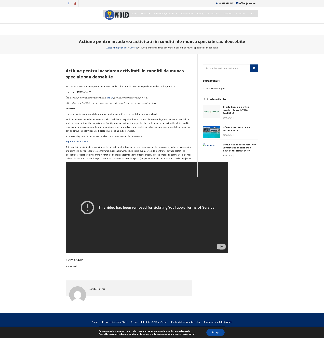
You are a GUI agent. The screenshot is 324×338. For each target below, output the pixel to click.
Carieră (133, 47)
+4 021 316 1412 (226, 3)
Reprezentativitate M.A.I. (114, 322)
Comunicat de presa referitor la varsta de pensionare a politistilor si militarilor (239, 147)
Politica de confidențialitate (218, 322)
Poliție (144, 13)
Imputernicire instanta (77, 141)
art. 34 (110, 97)
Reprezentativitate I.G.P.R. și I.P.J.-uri (149, 322)
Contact (252, 13)
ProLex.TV (240, 13)
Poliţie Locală (121, 47)
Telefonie (227, 13)
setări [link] (192, 333)
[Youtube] (75, 3)
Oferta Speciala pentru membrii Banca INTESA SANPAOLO (236, 109)
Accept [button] (215, 332)
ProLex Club (213, 13)
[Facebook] (68, 3)
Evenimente (187, 13)
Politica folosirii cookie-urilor (185, 322)
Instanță (200, 13)
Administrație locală (164, 13)
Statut (95, 322)
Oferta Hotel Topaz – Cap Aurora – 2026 (237, 129)
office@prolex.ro (248, 3)
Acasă (134, 13)
